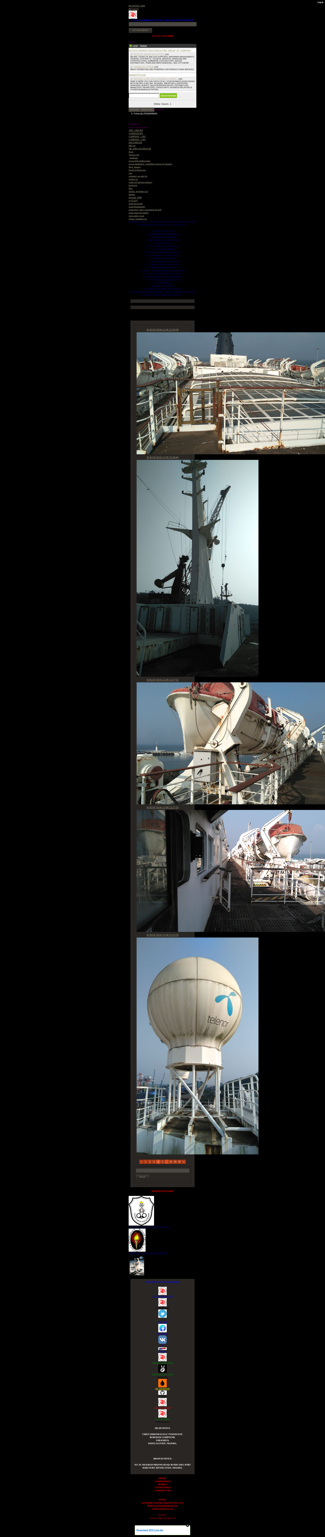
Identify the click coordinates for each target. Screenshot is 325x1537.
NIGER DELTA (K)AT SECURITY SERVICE (149, 1227)
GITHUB (162, 1396)
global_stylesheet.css (138, 191)
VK (162, 1345)
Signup (143, 45)
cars (130, 173)
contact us (133, 179)
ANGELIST (162, 1377)
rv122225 (133, 200)
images (132, 194)
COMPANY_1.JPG (137, 136)
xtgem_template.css (138, 219)
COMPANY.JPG (136, 133)
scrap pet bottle (136, 203)
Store (131, 151)
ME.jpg (132, 145)
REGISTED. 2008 (137, 6)
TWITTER (162, 1322)
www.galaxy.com (136, 216)
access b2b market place (140, 161)
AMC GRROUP (136, 130)
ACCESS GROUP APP (162, 1296)
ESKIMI (162, 1351)
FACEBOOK (162, 1333)
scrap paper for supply (139, 212)
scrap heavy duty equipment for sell (145, 209)
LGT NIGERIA (162, 1419)
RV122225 (134, 9)
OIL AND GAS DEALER (140, 148)
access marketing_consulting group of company (150, 164)
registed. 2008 (135, 197)
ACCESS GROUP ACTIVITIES (149, 54)
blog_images (134, 167)
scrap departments (137, 206)
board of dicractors (137, 170)
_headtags (133, 158)
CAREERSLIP (162, 1308)
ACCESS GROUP (163, 1407)
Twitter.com (134, 155)
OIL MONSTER (162, 1389)
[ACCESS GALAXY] (137, 1265)
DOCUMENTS (135, 142)
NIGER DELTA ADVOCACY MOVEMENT (148, 1253)
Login (135, 45)
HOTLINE (134, 109)
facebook (133, 185)
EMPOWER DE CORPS (163, 1374)
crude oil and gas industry (140, 182)
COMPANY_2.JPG (137, 139)
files (131, 188)
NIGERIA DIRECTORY (162, 1362)
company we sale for (138, 176)
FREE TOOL (147, 109)
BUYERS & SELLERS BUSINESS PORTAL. (156, 79)
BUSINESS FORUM (144, 67)
